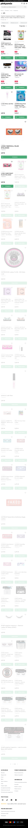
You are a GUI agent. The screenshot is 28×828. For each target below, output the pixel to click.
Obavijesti (3, 815)
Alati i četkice (4, 781)
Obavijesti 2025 (4, 813)
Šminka (7, 10)
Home (3, 10)
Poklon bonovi (18, 788)
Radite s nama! (18, 786)
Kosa (2, 777)
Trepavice (15, 10)
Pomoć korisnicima (19, 772)
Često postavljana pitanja (21, 782)
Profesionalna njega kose (7, 792)
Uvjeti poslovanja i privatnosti (8, 811)
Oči (11, 10)
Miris (2, 779)
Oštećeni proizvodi (5, 790)
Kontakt (16, 784)
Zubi (2, 783)
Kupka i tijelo (4, 785)
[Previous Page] (10, 764)
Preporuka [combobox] (22, 26)
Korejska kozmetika (5, 787)
